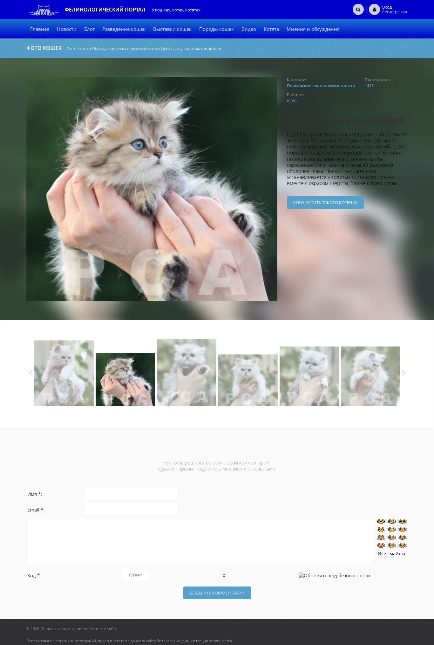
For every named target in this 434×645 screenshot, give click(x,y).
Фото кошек (44, 48)
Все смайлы (391, 553)
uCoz (113, 628)
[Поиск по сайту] (358, 9)
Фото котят (77, 48)
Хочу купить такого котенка (325, 202)
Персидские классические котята (124, 48)
